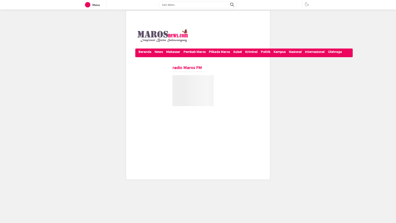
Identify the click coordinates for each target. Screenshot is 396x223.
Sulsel (237, 52)
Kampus (280, 52)
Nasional (295, 52)
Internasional (315, 52)
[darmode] (306, 4)
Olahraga (335, 52)
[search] (232, 4)
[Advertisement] (244, 145)
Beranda (145, 52)
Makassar (173, 52)
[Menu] (88, 5)
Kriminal (251, 52)
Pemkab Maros (195, 52)
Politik (265, 52)
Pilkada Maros (219, 52)
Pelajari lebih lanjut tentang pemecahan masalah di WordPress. (190, 101)
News (159, 52)
